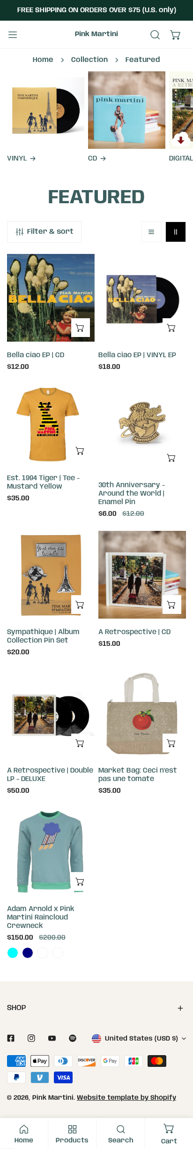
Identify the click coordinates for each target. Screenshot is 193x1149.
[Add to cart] (80, 327)
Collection (89, 60)
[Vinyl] (45, 110)
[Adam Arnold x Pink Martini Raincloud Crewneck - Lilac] (42, 952)
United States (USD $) (141, 1038)
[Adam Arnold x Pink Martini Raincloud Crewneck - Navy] (27, 952)
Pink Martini (53, 1098)
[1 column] (151, 232)
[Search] (155, 34)
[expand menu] (12, 34)
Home (43, 60)
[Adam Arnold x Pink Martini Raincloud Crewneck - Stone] (57, 952)
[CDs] (126, 110)
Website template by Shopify (126, 1098)
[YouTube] (52, 1038)
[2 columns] (175, 232)
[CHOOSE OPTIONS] (80, 450)
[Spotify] (72, 1038)
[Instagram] (31, 1038)
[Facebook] (10, 1038)
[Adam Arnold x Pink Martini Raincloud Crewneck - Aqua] (12, 952)
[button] (175, 34)
